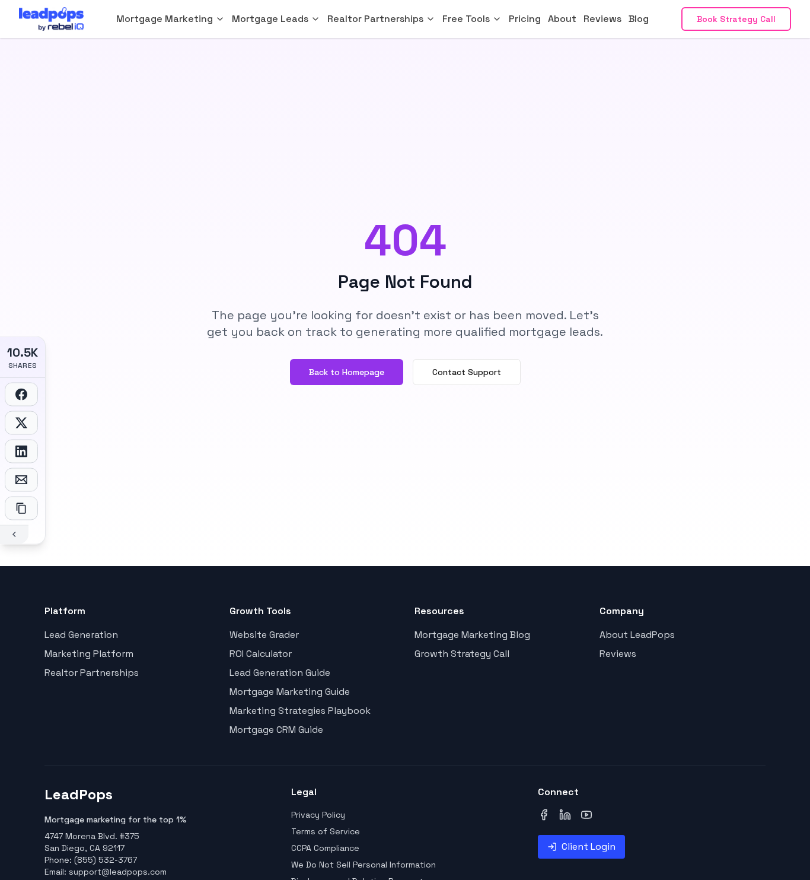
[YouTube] (586, 815)
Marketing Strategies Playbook (300, 710)
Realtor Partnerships (91, 672)
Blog (639, 18)
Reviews (602, 18)
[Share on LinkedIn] (21, 451)
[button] (170, 19)
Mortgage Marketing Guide (289, 691)
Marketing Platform (88, 653)
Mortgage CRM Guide (276, 729)
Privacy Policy (318, 814)
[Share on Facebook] (21, 394)
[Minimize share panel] (14, 534)
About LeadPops (637, 634)
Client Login (589, 846)
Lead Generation (81, 634)
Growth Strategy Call (461, 653)
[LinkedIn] (565, 815)
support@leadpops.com (118, 871)
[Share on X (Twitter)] (21, 422)
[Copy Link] (21, 508)
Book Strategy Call (736, 19)
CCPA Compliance (325, 848)
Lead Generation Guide (279, 672)
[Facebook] (544, 815)
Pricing (525, 18)
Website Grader (264, 634)
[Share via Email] (21, 479)
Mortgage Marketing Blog (472, 634)
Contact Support (466, 372)
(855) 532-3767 (105, 859)
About (562, 18)
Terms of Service (325, 831)
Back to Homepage (346, 372)
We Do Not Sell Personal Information (363, 864)
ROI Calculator (260, 653)
